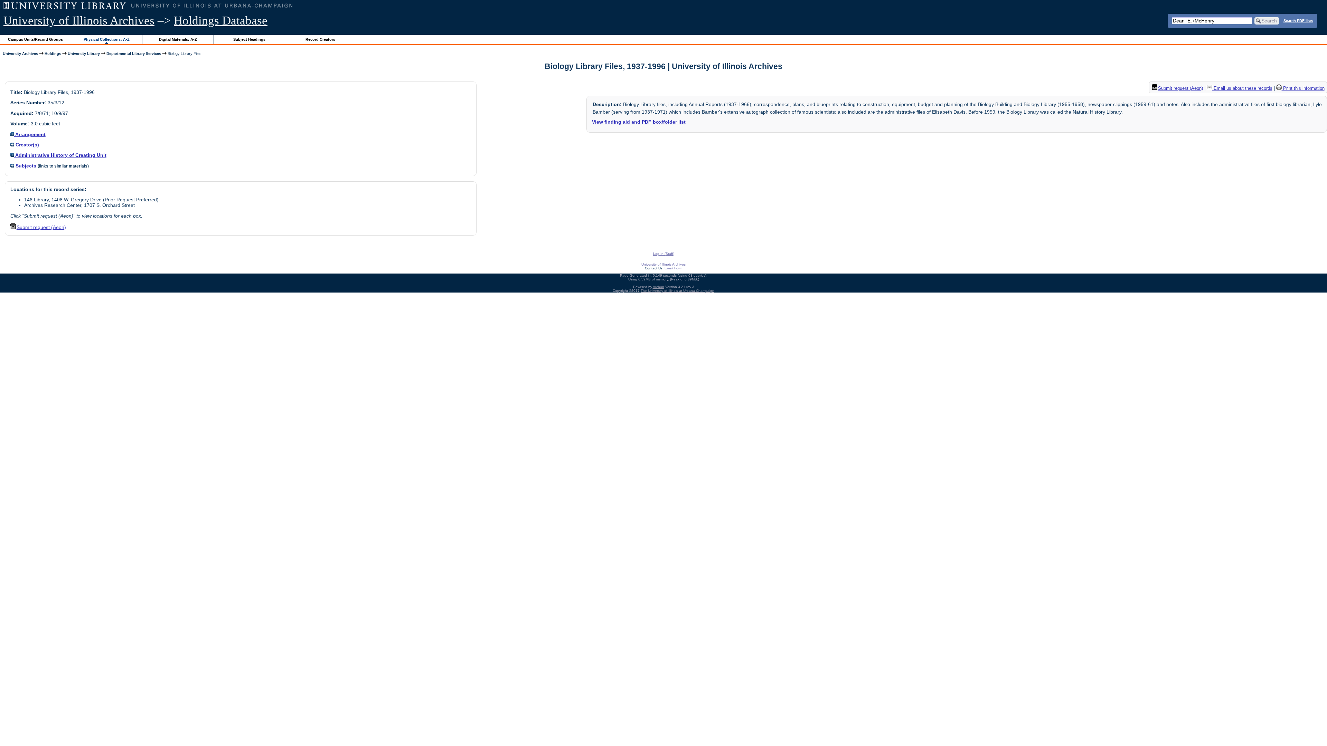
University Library (84, 53)
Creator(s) (26, 144)
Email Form (673, 268)
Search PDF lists (1298, 20)
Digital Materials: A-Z (178, 39)
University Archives (20, 53)
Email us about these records (1242, 88)
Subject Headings (249, 39)
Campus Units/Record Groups (35, 39)
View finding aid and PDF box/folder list (639, 122)
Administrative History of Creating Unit (60, 155)
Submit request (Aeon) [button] (41, 227)
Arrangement (30, 134)
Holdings (53, 53)
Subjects (25, 166)
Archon (658, 287)
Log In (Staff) (663, 254)
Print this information (1303, 88)
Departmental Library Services (133, 53)
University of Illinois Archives (78, 20)
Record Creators (320, 39)
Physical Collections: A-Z (107, 39)
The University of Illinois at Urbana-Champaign (677, 291)
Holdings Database (220, 20)
